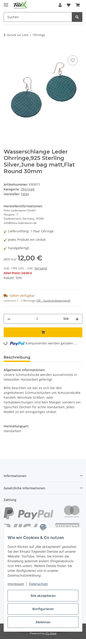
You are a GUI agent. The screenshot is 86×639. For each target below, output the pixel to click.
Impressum (16, 584)
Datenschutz (38, 584)
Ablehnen (43, 622)
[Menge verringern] (9, 318)
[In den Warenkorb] (7, 49)
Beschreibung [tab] (17, 357)
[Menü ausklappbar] (6, 3)
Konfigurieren (43, 609)
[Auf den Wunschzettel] (73, 60)
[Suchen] (77, 17)
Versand (40, 268)
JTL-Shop (50, 633)
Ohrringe (28, 189)
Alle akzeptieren (43, 596)
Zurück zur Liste (17, 35)
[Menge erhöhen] (77, 318)
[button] (60, 5)
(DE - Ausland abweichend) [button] (53, 301)
